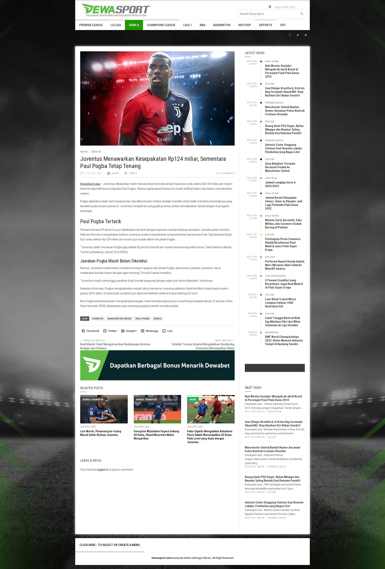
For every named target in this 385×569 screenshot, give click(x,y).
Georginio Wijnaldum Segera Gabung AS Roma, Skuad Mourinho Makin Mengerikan (156, 435)
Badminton (221, 25)
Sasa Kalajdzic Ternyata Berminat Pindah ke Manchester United (280, 167)
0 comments (227, 173)
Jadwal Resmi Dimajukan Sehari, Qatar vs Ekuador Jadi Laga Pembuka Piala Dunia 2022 (283, 203)
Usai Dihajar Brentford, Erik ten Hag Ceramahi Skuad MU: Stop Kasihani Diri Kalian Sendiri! (285, 91)
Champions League (161, 25)
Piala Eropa (272, 216)
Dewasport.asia (161, 557)
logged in (102, 469)
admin (115, 173)
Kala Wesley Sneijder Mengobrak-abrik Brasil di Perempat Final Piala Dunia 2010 (282, 71)
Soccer (269, 84)
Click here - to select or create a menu (110, 545)
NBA (202, 25)
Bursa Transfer (93, 399)
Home (84, 151)
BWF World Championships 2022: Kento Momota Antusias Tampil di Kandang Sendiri (284, 340)
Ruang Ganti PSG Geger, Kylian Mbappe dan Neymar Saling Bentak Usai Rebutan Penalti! (284, 129)
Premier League (91, 25)
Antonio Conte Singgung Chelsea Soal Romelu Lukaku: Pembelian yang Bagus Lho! (283, 148)
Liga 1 (187, 25)
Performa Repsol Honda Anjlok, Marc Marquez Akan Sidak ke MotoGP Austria (285, 265)
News (192, 399)
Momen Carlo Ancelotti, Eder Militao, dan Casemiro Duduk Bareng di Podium (283, 223)
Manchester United (119, 318)
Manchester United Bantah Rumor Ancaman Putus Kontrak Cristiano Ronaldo (285, 110)
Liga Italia (271, 178)
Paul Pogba (142, 318)
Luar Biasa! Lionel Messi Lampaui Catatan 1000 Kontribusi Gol (280, 302)
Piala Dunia (272, 61)
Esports (265, 25)
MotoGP (244, 25)
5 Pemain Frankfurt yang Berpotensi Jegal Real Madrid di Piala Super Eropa (284, 283)
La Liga (116, 25)
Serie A (134, 25)
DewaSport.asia (90, 183)
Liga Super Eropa (275, 276)
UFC (283, 25)
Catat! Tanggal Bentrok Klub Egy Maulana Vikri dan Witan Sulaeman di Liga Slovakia (282, 321)
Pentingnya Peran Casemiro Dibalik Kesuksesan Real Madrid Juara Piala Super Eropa (283, 244)
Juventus (97, 318)
